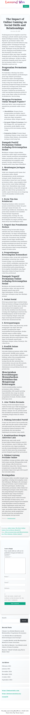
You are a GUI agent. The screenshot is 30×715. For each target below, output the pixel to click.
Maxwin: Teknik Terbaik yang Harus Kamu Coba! (13, 651)
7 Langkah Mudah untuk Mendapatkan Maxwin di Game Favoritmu (14, 641)
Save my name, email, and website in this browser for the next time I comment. (14, 598)
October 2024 (6, 677)
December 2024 (7, 671)
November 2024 (7, 674)
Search (4, 618)
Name (6, 576)
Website (6, 588)
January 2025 (6, 669)
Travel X (8, 713)
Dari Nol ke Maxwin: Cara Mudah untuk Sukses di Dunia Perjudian (14, 646)
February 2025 (6, 666)
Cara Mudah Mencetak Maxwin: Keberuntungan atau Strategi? (12, 636)
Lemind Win (15, 2)
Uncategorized (11, 518)
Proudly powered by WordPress (11, 711)
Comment (7, 557)
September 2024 (7, 680)
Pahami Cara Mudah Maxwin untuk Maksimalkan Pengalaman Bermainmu (14, 632)
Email (6, 582)
